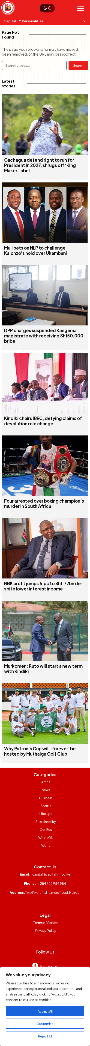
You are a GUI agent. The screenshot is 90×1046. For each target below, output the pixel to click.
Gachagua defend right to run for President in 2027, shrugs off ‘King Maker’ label (40, 165)
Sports (46, 806)
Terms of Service (45, 923)
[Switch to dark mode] (47, 8)
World (46, 845)
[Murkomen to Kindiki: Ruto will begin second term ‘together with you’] (45, 659)
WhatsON (45, 837)
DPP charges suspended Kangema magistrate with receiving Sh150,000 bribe (43, 336)
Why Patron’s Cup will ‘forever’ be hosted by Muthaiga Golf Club (40, 751)
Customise (45, 1024)
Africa (45, 782)
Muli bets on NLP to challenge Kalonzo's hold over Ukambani (35, 250)
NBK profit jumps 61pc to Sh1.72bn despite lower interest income (44, 586)
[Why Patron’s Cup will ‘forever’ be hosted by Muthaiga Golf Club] (45, 742)
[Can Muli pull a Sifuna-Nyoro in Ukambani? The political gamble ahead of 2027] (45, 241)
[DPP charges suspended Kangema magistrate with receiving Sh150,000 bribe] (45, 324)
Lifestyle (45, 813)
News (46, 790)
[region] (45, 1006)
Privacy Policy (45, 930)
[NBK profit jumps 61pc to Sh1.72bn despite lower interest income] (45, 577)
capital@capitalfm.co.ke (51, 874)
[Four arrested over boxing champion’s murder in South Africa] (45, 494)
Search (78, 65)
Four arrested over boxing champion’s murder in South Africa (44, 503)
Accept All (45, 1011)
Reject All (45, 1036)
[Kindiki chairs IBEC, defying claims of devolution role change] (45, 411)
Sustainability (46, 822)
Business (46, 798)
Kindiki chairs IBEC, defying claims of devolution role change (43, 421)
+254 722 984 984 (52, 883)
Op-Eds (46, 829)
